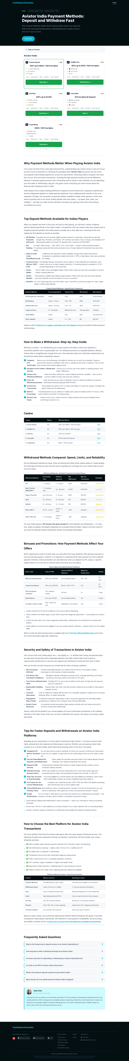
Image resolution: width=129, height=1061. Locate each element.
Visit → (85, 113)
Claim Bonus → (85, 82)
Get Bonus (28, 39)
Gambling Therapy (24, 1038)
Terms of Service (62, 1040)
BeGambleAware (38, 1038)
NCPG (50, 1038)
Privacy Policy (61, 1037)
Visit (98, 424)
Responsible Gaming (63, 1047)
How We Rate (61, 1045)
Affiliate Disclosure (62, 1042)
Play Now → (43, 82)
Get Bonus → (44, 113)
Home (114, 2)
